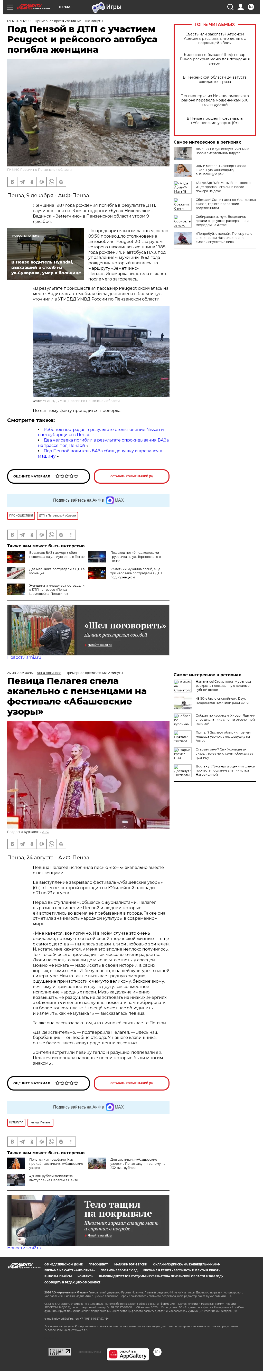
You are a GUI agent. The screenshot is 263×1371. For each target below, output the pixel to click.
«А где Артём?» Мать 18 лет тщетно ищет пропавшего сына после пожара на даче (223, 187)
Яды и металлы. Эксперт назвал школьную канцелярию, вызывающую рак (221, 170)
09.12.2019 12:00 (19, 21)
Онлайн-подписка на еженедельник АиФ (186, 1264)
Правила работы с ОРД (119, 1270)
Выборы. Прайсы (58, 1276)
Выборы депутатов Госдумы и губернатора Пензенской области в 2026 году (161, 1276)
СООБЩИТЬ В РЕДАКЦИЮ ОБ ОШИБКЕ (72, 1282)
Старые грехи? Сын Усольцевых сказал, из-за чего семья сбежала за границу (224, 753)
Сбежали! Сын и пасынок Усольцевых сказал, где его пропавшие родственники (226, 204)
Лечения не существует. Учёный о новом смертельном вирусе (222, 151)
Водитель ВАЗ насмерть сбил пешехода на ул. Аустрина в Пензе (56, 555)
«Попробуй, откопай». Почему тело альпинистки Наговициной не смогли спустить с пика (224, 238)
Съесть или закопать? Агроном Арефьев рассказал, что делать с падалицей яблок (215, 38)
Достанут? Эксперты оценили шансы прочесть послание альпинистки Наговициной (225, 770)
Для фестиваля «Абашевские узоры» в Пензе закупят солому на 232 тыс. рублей (137, 1164)
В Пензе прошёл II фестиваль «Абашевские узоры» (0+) (215, 120)
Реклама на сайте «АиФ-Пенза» (69, 1270)
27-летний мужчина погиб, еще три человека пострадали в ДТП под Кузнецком (136, 573)
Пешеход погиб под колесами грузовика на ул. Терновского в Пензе (135, 557)
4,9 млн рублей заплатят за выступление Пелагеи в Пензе (53, 1178)
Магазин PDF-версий (130, 1264)
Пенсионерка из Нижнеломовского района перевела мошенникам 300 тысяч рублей (215, 100)
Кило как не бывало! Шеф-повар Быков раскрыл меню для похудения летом (215, 59)
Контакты (85, 1276)
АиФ (45, 832)
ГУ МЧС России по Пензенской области (39, 170)
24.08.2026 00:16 (20, 673)
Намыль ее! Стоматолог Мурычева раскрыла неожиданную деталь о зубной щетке (223, 686)
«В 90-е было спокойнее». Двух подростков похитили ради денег (223, 701)
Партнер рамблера (89, 1351)
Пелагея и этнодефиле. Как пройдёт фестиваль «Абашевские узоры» (56, 1164)
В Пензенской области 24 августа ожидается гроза (215, 79)
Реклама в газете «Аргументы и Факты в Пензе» (181, 1270)
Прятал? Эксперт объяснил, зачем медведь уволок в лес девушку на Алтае (223, 736)
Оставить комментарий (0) (131, 476)
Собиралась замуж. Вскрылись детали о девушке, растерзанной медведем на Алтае (222, 221)
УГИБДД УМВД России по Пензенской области (81, 401)
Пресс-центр (98, 1264)
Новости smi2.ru (24, 657)
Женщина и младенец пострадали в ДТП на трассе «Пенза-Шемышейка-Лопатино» (56, 590)
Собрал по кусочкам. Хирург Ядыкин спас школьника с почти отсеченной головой (225, 719)
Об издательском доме (63, 1264)
